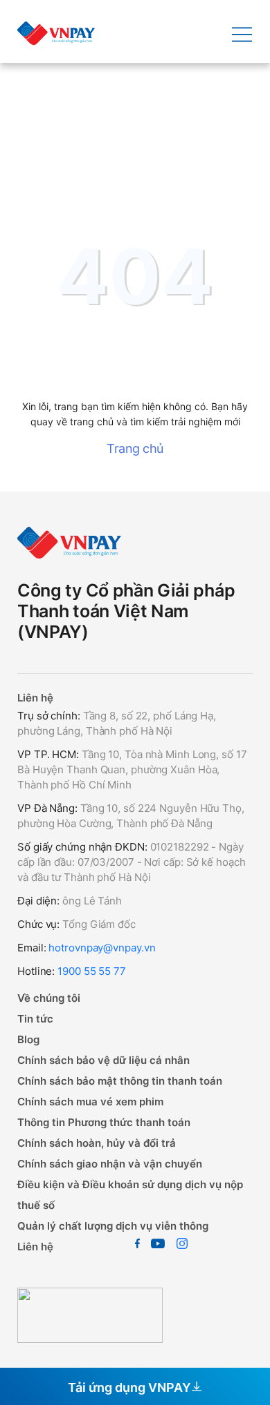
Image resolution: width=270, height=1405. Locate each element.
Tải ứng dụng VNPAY (129, 1387)
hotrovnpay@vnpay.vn (101, 947)
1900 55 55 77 (91, 971)
